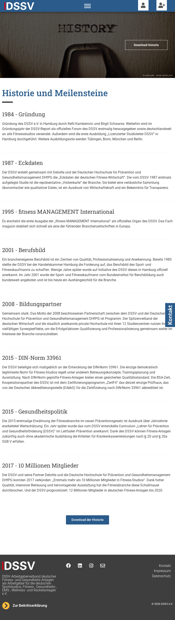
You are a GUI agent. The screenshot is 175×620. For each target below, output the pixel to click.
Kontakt (170, 315)
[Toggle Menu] (87, 6)
